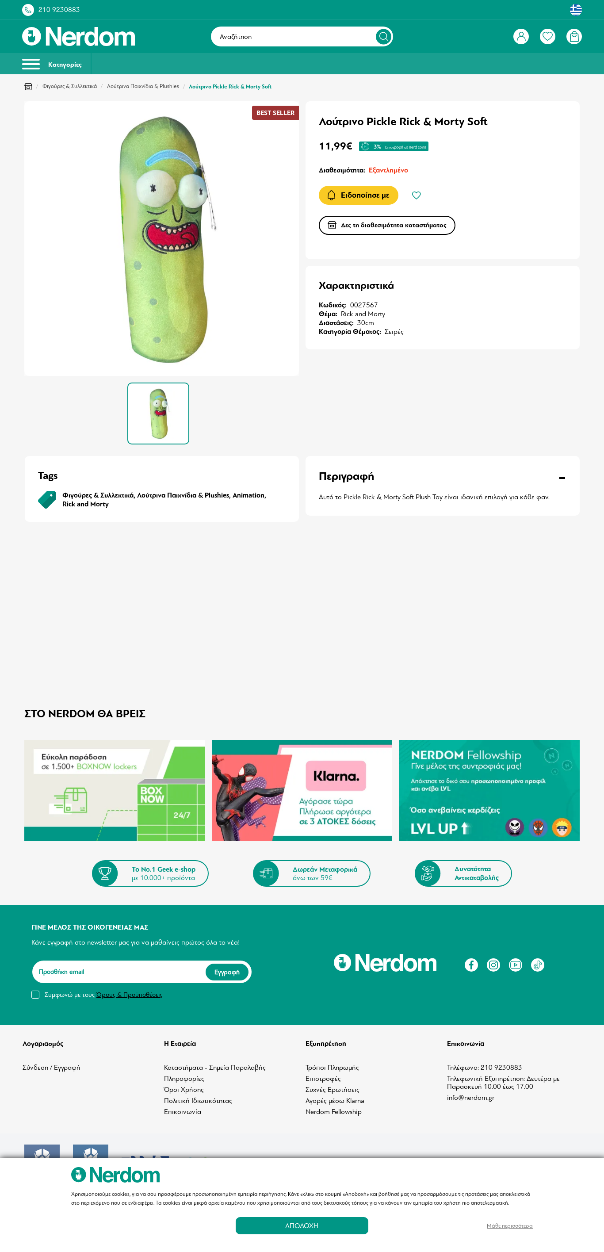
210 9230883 (59, 10)
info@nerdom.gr (470, 1098)
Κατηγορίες (64, 65)
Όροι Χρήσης (184, 1090)
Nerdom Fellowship (334, 1112)
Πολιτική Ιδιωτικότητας (198, 1101)
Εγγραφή (227, 972)
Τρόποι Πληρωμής (332, 1068)
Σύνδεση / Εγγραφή (51, 1068)
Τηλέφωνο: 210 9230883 (484, 1068)
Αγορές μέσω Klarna (335, 1101)
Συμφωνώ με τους (103, 995)
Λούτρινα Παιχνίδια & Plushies (143, 86)
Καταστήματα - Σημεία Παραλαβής (215, 1068)
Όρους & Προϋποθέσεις (129, 995)
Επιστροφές (323, 1079)
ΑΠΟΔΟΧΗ (301, 1225)
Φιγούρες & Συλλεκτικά (69, 86)
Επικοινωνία (182, 1112)
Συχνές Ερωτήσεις (332, 1090)
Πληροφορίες (184, 1079)
